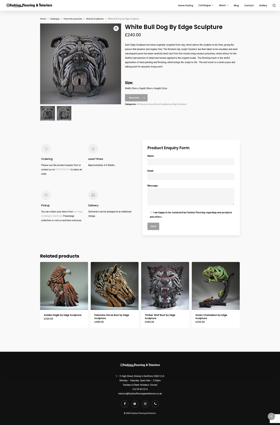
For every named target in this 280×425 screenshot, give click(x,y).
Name (150, 156)
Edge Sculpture (179, 104)
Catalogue (55, 18)
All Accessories (144, 104)
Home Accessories (73, 18)
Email (150, 170)
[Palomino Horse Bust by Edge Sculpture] (115, 286)
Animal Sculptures (95, 18)
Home (43, 18)
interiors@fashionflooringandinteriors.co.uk (140, 393)
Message (152, 185)
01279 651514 (62, 169)
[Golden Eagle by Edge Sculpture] (64, 286)
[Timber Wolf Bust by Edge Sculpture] (165, 286)
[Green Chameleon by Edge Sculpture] (216, 286)
